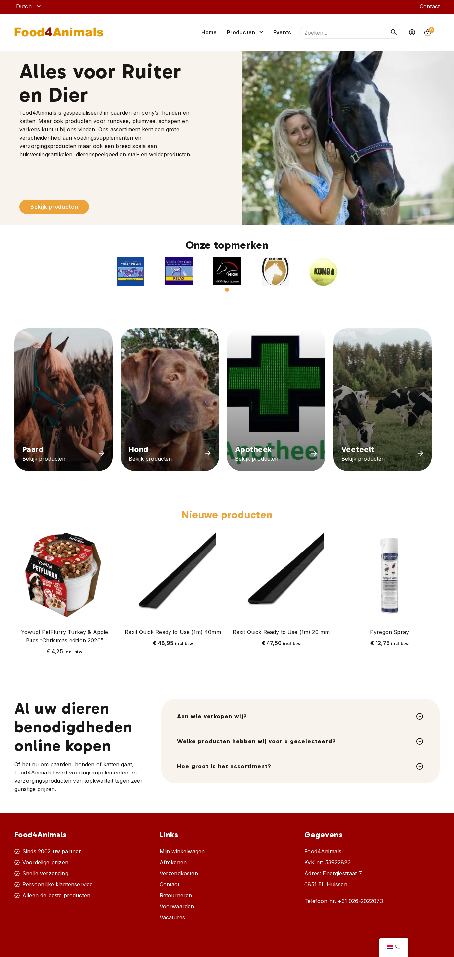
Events (282, 32)
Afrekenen (173, 862)
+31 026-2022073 (360, 901)
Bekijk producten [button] (54, 206)
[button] (131, 271)
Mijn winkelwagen (182, 851)
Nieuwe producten (227, 514)
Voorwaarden (177, 906)
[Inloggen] (412, 32)
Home (209, 32)
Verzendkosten (179, 873)
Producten (241, 32)
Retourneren (176, 895)
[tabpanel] (131, 271)
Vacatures (172, 917)
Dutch (24, 6)
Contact (430, 6)
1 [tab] (227, 290)
